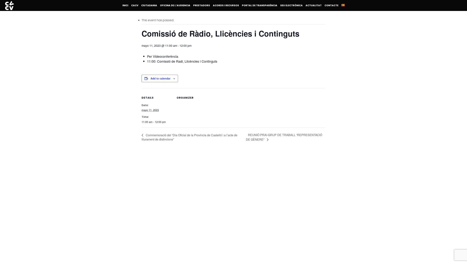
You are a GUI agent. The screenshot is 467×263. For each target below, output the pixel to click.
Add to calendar (160, 78)
